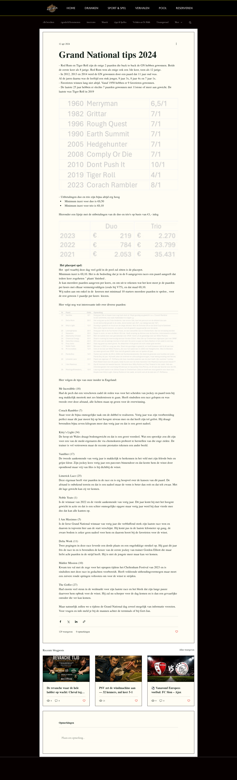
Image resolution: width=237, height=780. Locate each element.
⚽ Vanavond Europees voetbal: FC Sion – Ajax (166, 690)
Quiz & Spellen (120, 22)
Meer (177, 22)
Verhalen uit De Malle (141, 22)
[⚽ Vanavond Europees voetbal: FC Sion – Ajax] (171, 669)
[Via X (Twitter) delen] (68, 621)
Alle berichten (48, 22)
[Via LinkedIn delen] (76, 621)
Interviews (91, 22)
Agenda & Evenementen (70, 22)
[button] (190, 22)
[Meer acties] (176, 44)
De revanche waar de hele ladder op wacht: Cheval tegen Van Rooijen (66, 690)
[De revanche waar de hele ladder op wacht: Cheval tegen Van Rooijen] (66, 669)
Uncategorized (162, 22)
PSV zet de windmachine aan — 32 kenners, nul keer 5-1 (117, 690)
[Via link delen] (84, 621)
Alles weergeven (186, 649)
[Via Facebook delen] (60, 621)
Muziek (105, 22)
